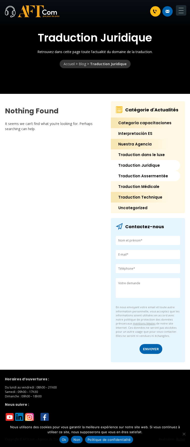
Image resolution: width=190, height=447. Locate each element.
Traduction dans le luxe (141, 154)
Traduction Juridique (139, 165)
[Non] (183, 433)
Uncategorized (132, 207)
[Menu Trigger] (181, 10)
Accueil (69, 63)
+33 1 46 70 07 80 (155, 11)
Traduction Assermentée (143, 176)
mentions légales (144, 323)
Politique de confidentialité (109, 440)
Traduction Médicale (138, 186)
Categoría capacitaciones (144, 122)
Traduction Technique (140, 197)
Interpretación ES (135, 133)
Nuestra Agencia (135, 144)
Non (76, 440)
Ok (64, 440)
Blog (82, 63)
